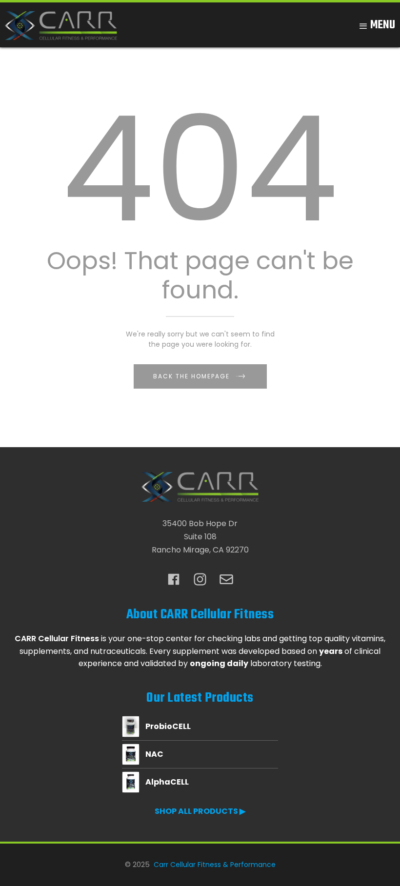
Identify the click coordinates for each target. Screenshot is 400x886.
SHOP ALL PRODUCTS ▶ (200, 811)
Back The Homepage (191, 376)
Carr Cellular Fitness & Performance (215, 864)
